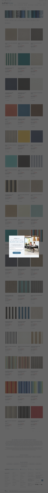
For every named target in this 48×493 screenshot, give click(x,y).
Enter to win (16, 252)
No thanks (17, 254)
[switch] (13, 250)
